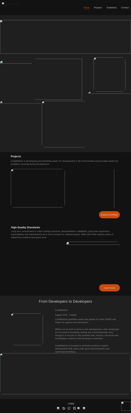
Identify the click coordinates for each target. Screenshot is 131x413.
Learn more (109, 288)
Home (86, 7)
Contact (125, 7)
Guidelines (112, 7)
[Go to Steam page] (65, 408)
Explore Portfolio (109, 214)
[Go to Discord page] (74, 408)
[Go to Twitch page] (70, 408)
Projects (98, 7)
